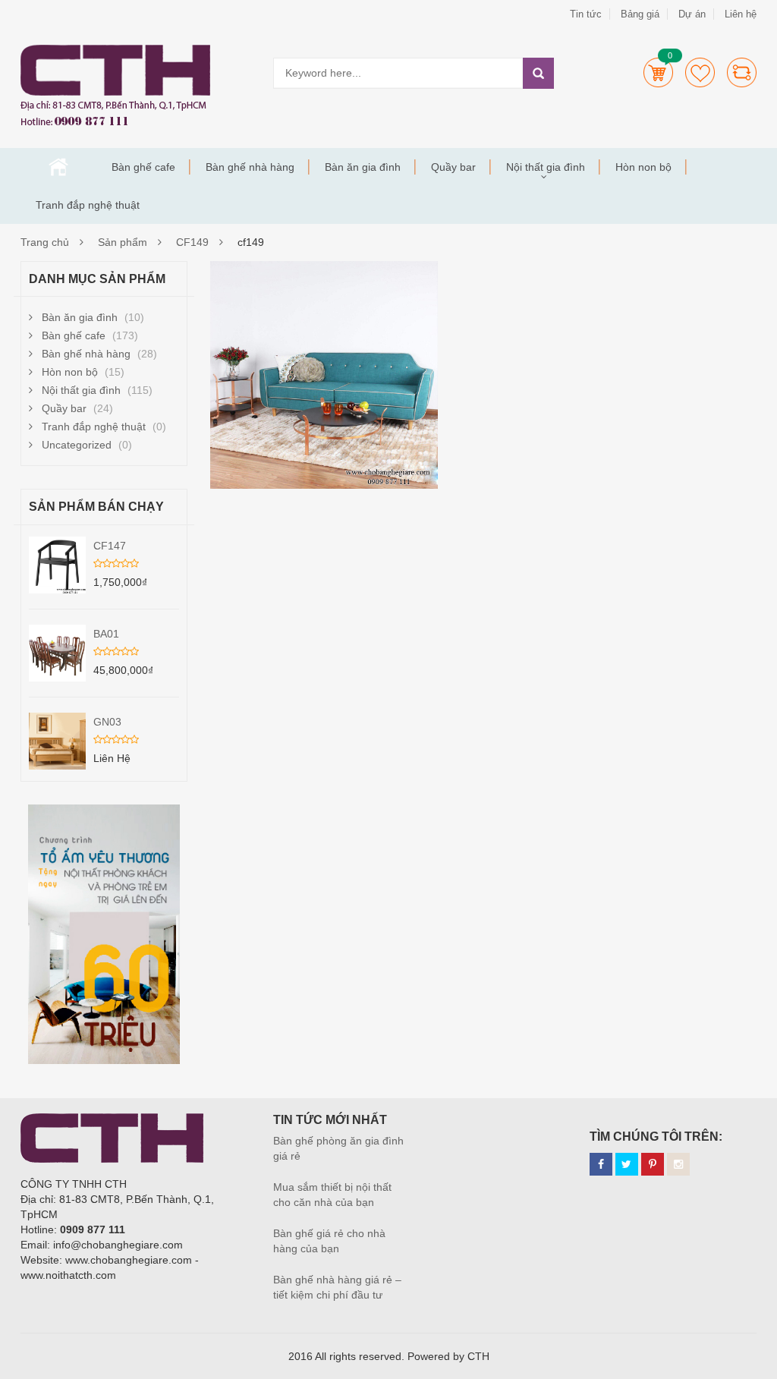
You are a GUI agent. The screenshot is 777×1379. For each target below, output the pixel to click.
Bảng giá (640, 14)
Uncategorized (77, 445)
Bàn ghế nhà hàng (250, 167)
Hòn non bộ (643, 167)
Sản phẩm (122, 242)
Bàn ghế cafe (143, 167)
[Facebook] (601, 1164)
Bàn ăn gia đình (363, 167)
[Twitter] (627, 1164)
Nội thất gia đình (545, 167)
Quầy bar (453, 167)
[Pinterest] (652, 1164)
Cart (658, 72)
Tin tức (586, 14)
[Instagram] (678, 1164)
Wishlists (700, 72)
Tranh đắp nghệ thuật (88, 205)
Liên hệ (741, 14)
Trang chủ (58, 167)
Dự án (692, 14)
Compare (742, 72)
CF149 (192, 242)
